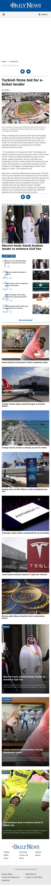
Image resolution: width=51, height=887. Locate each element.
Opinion (38, 852)
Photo (21, 858)
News (4, 61)
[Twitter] (28, 71)
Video (6, 858)
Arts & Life (23, 855)
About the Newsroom (10, 877)
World (6, 855)
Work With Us (31, 874)
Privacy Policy (7, 874)
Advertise (6, 880)
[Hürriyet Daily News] (25, 6)
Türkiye (6, 852)
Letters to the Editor (34, 877)
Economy (14, 61)
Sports (38, 855)
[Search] (39, 14)
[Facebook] (22, 71)
